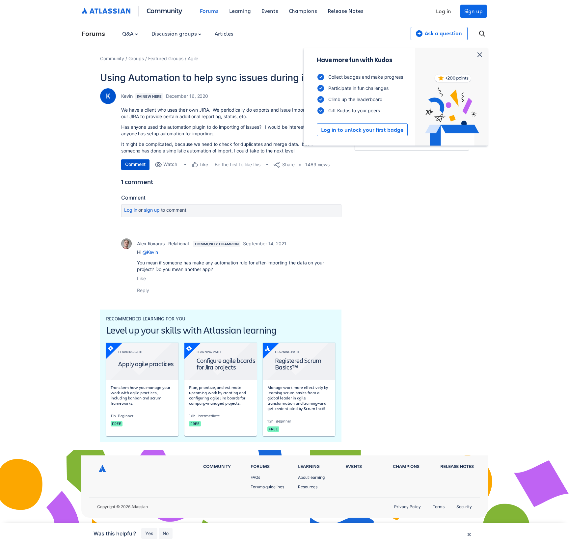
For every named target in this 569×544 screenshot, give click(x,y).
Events (269, 10)
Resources (307, 486)
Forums (209, 10)
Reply (143, 290)
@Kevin (150, 252)
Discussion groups (174, 33)
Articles (224, 33)
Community (164, 10)
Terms (439, 506)
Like (141, 278)
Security (464, 506)
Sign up (473, 11)
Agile (193, 58)
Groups (136, 58)
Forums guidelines (267, 486)
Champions (303, 10)
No (166, 533)
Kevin (127, 96)
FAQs (255, 477)
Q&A (128, 33)
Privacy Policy (407, 506)
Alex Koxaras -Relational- (164, 243)
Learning (240, 10)
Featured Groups (166, 58)
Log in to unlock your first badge (362, 129)
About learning (311, 477)
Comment (135, 164)
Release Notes (346, 10)
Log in (443, 11)
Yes (149, 533)
